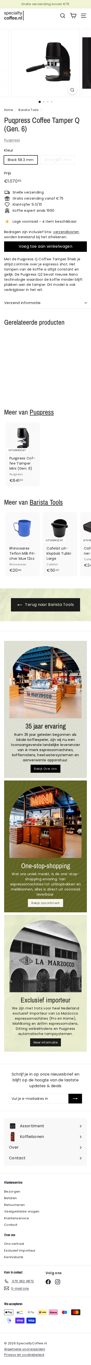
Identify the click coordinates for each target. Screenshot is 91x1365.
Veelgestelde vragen (22, 1211)
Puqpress (12, 140)
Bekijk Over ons (45, 769)
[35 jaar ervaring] (45, 682)
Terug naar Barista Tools (49, 604)
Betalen (10, 1198)
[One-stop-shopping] (45, 822)
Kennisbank (14, 1257)
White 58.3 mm (57, 159)
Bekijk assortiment (45, 903)
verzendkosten (66, 231)
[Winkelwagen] (73, 15)
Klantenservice (16, 1218)
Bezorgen (12, 1191)
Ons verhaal (14, 1243)
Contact (10, 1224)
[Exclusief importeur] (45, 956)
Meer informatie (45, 1042)
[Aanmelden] (75, 1098)
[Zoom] (72, 89)
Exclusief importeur (20, 1250)
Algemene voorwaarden (24, 1349)
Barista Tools (28, 110)
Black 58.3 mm (21, 159)
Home (8, 110)
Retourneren (14, 1205)
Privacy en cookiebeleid (24, 1354)
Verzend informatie (22, 302)
